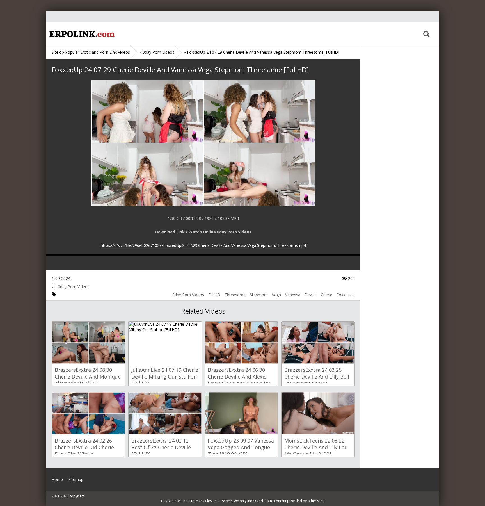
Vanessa (292, 294)
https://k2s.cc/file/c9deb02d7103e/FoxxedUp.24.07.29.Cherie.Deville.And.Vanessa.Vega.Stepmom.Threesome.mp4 (203, 245)
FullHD (214, 294)
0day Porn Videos (74, 286)
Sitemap (75, 479)
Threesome (235, 294)
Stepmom (259, 294)
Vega (276, 294)
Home (81, 33)
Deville (311, 294)
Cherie (326, 294)
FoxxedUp (346, 294)
